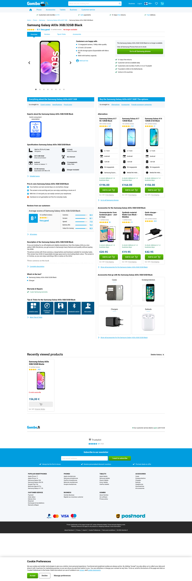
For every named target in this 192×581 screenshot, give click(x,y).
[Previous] (29, 63)
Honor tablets (104, 482)
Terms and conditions (108, 530)
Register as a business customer (73, 497)
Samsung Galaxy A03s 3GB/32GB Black (81, 20)
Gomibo (103, 492)
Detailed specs (35, 176)
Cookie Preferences (94, 530)
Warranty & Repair (33, 505)
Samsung (42, 20)
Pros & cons (68, 104)
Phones (67, 474)
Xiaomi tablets (104, 480)
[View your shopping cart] (162, 3)
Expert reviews (46, 104)
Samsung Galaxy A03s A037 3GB (57, 20)
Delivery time (32, 499)
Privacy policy (104, 499)
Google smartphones (70, 484)
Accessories (50, 10)
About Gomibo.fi (69, 530)
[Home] (30, 9)
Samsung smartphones (71, 478)
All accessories (139, 488)
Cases (137, 476)
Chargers (138, 480)
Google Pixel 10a (33, 484)
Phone (38, 10)
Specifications (57, 104)
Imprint (85, 530)
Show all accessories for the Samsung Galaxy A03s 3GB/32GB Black (124, 267)
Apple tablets (103, 476)
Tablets (62, 10)
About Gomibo (104, 495)
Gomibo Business (69, 495)
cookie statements (94, 570)
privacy (82, 570)
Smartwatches (139, 486)
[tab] (36, 89)
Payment (30, 495)
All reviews (33, 234)
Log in (140, 3)
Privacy (78, 530)
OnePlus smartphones (70, 480)
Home (29, 20)
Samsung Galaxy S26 (34, 480)
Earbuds (137, 482)
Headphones (139, 484)
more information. (115, 526)
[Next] (70, 63)
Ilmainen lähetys (40, 409)
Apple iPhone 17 (33, 476)
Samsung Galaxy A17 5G (35, 488)
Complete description (37, 266)
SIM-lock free (83, 61)
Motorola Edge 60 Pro (34, 486)
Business (73, 10)
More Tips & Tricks (36, 317)
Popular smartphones (37, 474)
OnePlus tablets (104, 484)
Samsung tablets (105, 478)
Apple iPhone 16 (33, 478)
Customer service (88, 10)
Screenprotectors (140, 478)
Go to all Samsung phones (110, 200)
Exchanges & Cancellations (36, 503)
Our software (103, 497)
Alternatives (115, 104)
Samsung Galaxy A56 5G (35, 482)
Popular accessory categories (141, 104)
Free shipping (110, 195)
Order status (31, 497)
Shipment (31, 501)
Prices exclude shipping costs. (116, 524)
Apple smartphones (70, 476)
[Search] (120, 3)
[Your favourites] (156, 3)
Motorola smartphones (71, 482)
